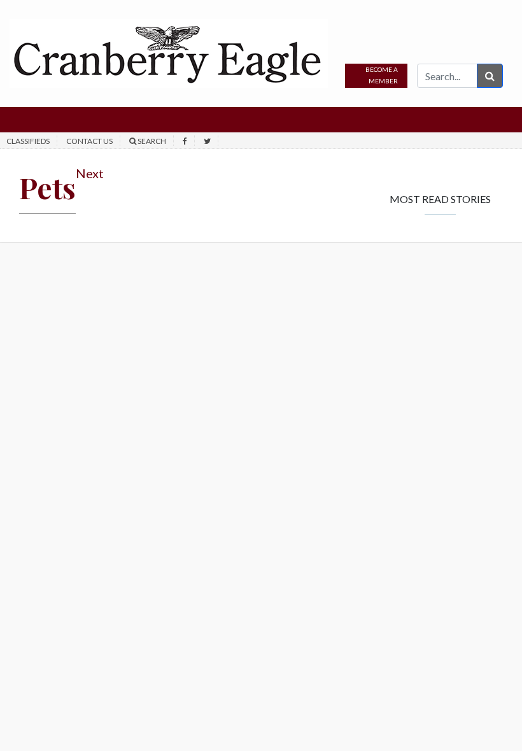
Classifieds (28, 141)
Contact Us (89, 141)
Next (90, 173)
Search (151, 141)
